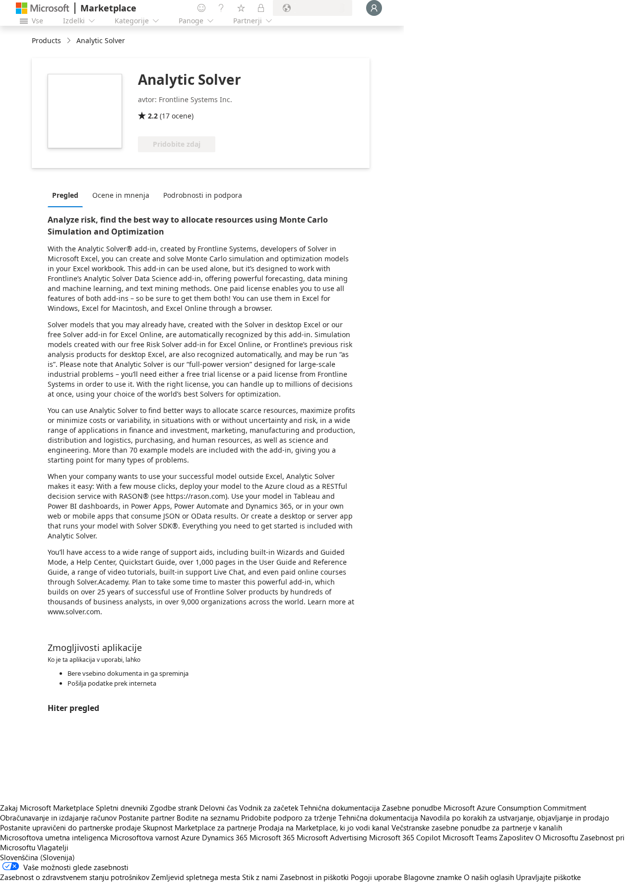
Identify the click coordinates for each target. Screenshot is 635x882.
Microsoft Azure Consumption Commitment (515, 808)
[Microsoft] (42, 8)
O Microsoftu (556, 837)
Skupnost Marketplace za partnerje (199, 827)
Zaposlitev (516, 837)
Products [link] (46, 40)
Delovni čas (218, 808)
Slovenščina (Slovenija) (37, 857)
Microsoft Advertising (332, 837)
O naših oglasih (489, 877)
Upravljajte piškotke (548, 877)
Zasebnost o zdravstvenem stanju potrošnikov (74, 877)
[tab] (68, 195)
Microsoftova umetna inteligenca (54, 837)
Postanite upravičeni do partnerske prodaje (70, 827)
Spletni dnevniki (122, 808)
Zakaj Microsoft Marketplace (47, 808)
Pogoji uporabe (376, 877)
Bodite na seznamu (208, 818)
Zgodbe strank (173, 808)
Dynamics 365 (225, 837)
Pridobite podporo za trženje (288, 818)
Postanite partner (147, 818)
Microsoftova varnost (144, 837)
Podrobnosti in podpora (202, 195)
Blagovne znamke (433, 877)
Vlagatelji (52, 847)
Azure (190, 837)
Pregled (65, 195)
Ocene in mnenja (120, 195)
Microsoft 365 (272, 837)
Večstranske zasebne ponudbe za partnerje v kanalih (476, 827)
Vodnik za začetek (268, 808)
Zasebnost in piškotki (314, 877)
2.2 (153, 115)
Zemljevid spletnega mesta (195, 877)
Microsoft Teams (470, 837)
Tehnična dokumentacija (340, 808)
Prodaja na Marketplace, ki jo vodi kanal (323, 827)
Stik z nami (260, 877)
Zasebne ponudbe (412, 808)
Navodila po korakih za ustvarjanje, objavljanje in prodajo (514, 818)
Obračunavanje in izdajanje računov (58, 818)
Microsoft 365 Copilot (405, 837)
